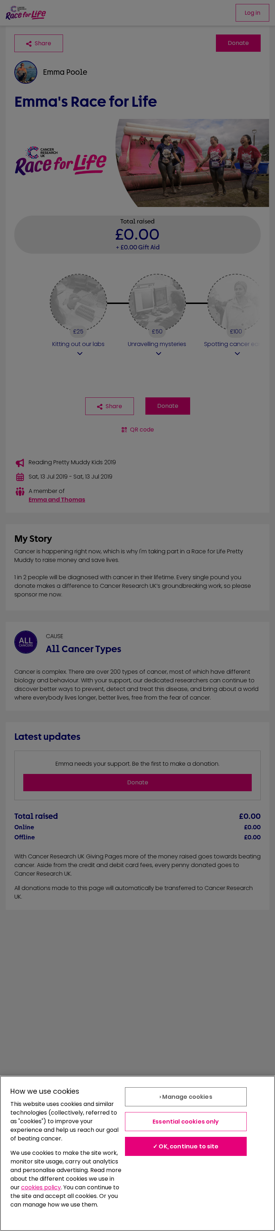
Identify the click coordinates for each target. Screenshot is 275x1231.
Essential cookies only (186, 1121)
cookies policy (41, 1187)
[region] (137, 1153)
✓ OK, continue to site (186, 1146)
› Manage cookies (185, 1097)
